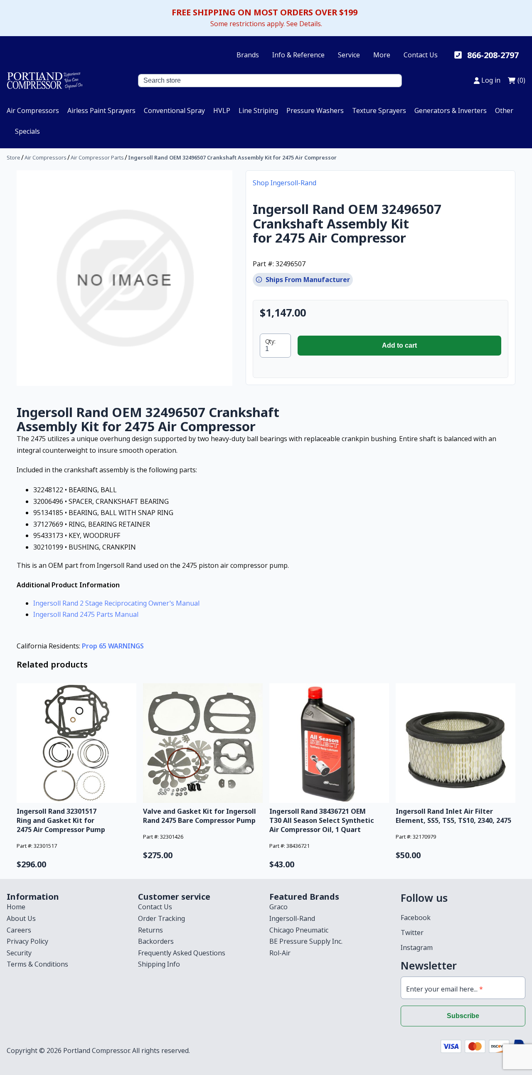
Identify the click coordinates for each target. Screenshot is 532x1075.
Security (19, 952)
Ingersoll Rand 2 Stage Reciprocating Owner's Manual (116, 603)
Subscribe (463, 1015)
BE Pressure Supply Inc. (305, 941)
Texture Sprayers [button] (379, 110)
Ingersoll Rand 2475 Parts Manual (85, 614)
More (381, 54)
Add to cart (399, 345)
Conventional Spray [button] (174, 110)
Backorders (156, 941)
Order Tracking (161, 918)
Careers (19, 930)
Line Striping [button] (258, 110)
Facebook (416, 917)
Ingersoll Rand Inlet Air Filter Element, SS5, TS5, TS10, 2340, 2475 (453, 816)
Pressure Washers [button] (315, 110)
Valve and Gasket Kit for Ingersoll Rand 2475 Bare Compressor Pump (199, 816)
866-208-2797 (493, 55)
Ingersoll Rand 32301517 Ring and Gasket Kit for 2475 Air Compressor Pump (61, 820)
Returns (150, 930)
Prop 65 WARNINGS (113, 645)
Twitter (412, 932)
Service (349, 54)
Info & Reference (298, 54)
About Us (21, 918)
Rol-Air (280, 952)
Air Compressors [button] (33, 110)
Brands (247, 54)
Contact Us (421, 54)
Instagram (417, 947)
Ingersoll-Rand (292, 918)
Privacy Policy (27, 941)
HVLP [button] (221, 110)
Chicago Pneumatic (298, 930)
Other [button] (504, 110)
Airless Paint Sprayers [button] (101, 110)
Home (16, 906)
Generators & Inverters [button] (450, 110)
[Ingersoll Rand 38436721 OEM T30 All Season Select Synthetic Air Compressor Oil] (329, 743)
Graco (278, 906)
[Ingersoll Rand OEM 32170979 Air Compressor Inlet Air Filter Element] (455, 743)
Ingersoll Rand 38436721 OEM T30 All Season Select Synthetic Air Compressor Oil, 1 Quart (321, 820)
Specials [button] (27, 131)
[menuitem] (33, 110)
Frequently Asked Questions (181, 952)
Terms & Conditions (37, 964)
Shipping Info (159, 964)
